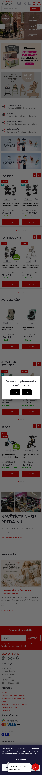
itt (35, 754)
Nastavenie (21, 759)
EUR (27, 392)
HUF (15, 392)
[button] (35, 767)
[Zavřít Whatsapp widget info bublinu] (8, 763)
